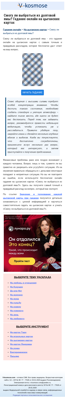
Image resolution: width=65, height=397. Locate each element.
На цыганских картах (35, 29)
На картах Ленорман (21, 344)
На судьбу (15, 302)
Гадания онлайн (12, 29)
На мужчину (16, 295)
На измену (15, 307)
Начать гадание (32, 92)
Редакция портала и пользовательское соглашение (32, 395)
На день (14, 314)
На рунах (15, 348)
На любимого (17, 318)
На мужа (14, 299)
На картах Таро (18, 332)
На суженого (16, 310)
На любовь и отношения (23, 283)
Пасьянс (14, 356)
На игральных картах (21, 336)
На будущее (16, 287)
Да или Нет (16, 291)
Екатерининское (18, 352)
